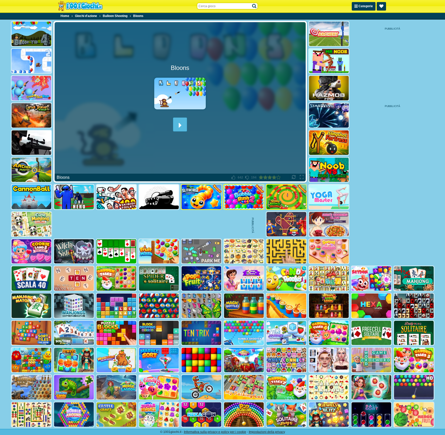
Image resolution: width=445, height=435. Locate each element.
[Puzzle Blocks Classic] (116, 333)
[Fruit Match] (158, 251)
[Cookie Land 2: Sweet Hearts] (31, 251)
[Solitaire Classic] (116, 251)
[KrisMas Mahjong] (328, 387)
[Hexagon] (201, 415)
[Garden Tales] (116, 278)
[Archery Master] (31, 170)
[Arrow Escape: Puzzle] (286, 251)
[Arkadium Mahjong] (413, 278)
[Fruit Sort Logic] (328, 306)
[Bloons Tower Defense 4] (31, 34)
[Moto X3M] (201, 387)
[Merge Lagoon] (116, 387)
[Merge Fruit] (413, 415)
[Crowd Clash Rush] (31, 88)
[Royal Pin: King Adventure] (286, 224)
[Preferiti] (381, 6)
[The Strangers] (31, 143)
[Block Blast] (116, 306)
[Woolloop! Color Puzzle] (116, 360)
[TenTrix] (201, 333)
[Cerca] (254, 6)
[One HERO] (74, 197)
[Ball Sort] (371, 415)
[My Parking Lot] (243, 387)
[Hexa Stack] (371, 306)
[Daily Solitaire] (413, 333)
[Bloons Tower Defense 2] (31, 61)
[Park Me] (201, 251)
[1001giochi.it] (80, 6)
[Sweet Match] (328, 251)
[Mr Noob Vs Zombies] (328, 61)
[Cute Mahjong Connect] (31, 224)
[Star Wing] (328, 115)
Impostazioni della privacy (267, 432)
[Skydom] (371, 278)
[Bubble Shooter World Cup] (158, 306)
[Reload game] (294, 177)
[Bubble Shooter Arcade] (243, 333)
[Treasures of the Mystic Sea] (31, 387)
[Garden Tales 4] (328, 333)
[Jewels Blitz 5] (328, 415)
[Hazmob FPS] (328, 88)
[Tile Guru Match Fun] (371, 387)
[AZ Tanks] (158, 197)
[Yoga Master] (328, 197)
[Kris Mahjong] (243, 251)
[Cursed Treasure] (31, 115)
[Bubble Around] (74, 415)
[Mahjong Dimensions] (74, 306)
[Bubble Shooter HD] (413, 387)
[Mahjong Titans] (31, 415)
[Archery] (328, 34)
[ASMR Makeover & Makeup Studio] (328, 360)
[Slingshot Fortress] (328, 143)
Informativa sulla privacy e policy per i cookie (215, 432)
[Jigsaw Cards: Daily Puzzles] (74, 387)
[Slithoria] (201, 197)
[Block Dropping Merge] (158, 333)
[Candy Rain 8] (158, 387)
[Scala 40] (31, 278)
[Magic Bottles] (243, 306)
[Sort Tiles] (31, 333)
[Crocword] (371, 360)
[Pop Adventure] (243, 415)
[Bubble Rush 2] (243, 197)
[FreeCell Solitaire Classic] (371, 333)
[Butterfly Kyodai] (201, 306)
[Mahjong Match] (31, 306)
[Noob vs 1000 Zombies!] (328, 170)
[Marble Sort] (158, 360)
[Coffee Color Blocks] (286, 306)
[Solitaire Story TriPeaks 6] (286, 415)
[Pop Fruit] (201, 278)
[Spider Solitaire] (158, 278)
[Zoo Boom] (31, 360)
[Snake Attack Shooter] (286, 197)
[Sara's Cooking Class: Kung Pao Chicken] (328, 224)
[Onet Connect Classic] (286, 360)
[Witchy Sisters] (74, 251)
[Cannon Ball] (31, 197)
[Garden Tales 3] (413, 360)
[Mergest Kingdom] (243, 360)
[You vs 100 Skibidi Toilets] (116, 197)
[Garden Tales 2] (286, 387)
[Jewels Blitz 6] (74, 360)
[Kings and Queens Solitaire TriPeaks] (243, 278)
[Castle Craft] (116, 415)
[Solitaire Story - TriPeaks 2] (74, 333)
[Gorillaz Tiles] (413, 306)
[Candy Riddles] (286, 278)
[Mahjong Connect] (328, 278)
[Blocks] (201, 360)
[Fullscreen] (302, 177)
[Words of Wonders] (74, 278)
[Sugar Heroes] (158, 415)
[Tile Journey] (286, 333)
